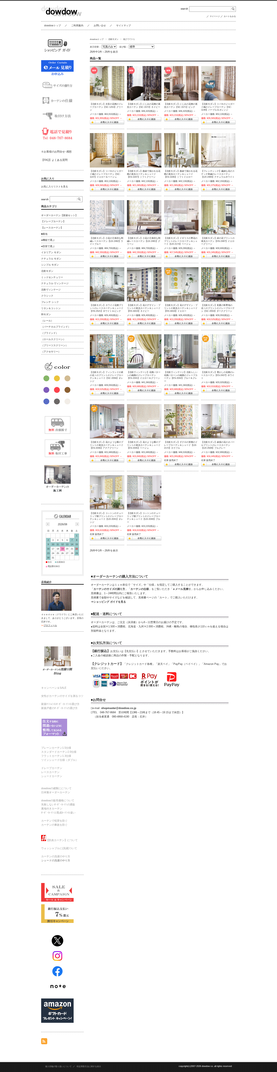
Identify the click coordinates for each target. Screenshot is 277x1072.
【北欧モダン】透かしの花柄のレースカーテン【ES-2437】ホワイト (218, 375)
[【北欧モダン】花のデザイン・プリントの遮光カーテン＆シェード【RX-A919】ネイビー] (144, 284)
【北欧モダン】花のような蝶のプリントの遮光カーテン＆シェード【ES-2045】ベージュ (143, 445)
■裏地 (44, 234)
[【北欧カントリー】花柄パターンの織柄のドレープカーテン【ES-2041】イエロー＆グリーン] (144, 351)
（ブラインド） (49, 333)
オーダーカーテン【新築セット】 (59, 215)
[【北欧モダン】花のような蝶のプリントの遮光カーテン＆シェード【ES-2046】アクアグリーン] (107, 421)
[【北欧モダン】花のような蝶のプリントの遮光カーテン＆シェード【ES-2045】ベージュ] (144, 421)
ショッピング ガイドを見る (109, 601)
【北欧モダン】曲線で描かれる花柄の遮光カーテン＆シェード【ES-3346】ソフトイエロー (181, 174)
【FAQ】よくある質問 (54, 159)
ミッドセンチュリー (52, 277)
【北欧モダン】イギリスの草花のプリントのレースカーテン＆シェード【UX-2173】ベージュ (181, 241)
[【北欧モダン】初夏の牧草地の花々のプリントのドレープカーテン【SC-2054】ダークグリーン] (218, 284)
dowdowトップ (52, 25)
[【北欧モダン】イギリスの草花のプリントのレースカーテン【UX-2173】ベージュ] (181, 217)
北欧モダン (113, 39)
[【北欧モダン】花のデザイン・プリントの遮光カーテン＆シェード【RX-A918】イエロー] (181, 284)
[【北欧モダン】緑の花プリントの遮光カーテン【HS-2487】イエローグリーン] (218, 217)
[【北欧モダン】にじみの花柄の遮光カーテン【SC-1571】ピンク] (181, 83)
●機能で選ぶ (48, 240)
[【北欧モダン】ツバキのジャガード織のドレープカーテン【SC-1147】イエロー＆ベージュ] (107, 150)
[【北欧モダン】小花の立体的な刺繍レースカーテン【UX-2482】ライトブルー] (107, 217)
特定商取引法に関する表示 (89, 1066)
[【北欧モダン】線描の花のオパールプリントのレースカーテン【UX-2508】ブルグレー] (218, 421)
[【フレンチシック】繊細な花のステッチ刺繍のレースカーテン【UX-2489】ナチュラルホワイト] (218, 150)
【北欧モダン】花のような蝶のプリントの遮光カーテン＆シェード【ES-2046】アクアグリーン (106, 445)
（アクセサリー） (51, 351)
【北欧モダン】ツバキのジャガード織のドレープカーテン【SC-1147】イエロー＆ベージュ (106, 174)
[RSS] (44, 1042)
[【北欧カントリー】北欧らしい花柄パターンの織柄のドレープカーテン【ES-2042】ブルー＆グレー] (181, 351)
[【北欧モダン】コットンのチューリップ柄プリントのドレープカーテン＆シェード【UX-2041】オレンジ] (107, 492)
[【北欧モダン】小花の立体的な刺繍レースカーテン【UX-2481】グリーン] (144, 217)
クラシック (47, 295)
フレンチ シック (50, 302)
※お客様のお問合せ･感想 (56, 151)
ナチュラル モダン (51, 258)
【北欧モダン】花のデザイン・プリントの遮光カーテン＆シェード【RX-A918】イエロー (181, 308)
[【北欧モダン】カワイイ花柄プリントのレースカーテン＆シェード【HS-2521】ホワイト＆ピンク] (107, 284)
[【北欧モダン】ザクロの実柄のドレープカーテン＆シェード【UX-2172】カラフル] (181, 421)
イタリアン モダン (51, 252)
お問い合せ (100, 25)
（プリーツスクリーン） (54, 345)
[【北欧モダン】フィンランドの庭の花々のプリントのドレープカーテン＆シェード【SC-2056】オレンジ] (107, 351)
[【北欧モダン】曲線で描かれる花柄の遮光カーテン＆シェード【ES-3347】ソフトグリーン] (144, 150)
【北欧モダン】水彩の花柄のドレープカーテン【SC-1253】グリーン (106, 107)
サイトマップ (123, 25)
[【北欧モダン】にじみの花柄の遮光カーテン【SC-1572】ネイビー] (144, 83)
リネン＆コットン (51, 308)
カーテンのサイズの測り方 (109, 588)
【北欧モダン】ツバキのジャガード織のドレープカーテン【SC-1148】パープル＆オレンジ (218, 107)
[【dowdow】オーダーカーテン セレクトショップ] (61, 18)
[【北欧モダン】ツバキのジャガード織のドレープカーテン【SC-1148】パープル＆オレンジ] (218, 83)
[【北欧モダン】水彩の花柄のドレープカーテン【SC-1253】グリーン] (107, 83)
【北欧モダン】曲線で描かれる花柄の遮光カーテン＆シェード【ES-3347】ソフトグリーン (143, 174)
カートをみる (230, 16)
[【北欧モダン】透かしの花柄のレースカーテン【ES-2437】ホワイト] (218, 351)
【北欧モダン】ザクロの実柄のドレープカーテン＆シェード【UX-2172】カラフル (181, 445)
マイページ (215, 16)
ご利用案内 (77, 25)
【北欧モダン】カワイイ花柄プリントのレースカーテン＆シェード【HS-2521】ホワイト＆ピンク (106, 308)
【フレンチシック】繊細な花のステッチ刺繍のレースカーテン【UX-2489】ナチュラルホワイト (218, 174)
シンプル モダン (50, 264)
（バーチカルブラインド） (55, 326)
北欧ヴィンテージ (51, 289)
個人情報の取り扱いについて (58, 1066)
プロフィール (50, 625)
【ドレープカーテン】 (53, 221)
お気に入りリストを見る (54, 186)
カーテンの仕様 (139, 588)
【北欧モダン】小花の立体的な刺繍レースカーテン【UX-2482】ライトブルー (106, 241)
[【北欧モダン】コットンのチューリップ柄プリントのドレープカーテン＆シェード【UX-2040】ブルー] (144, 492)
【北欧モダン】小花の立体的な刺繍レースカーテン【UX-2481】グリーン (143, 241)
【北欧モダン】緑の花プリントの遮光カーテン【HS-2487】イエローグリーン (218, 241)
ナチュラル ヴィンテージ (55, 283)
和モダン (46, 314)
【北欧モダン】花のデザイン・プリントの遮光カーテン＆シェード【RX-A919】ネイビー (143, 308)
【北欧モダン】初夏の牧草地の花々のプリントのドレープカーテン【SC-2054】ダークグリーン (218, 308)
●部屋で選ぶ (48, 246)
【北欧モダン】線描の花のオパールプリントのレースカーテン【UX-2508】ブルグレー (218, 445)
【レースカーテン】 (52, 227)
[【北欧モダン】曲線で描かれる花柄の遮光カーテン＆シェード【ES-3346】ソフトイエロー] (181, 150)
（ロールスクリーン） (53, 339)
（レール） (47, 320)
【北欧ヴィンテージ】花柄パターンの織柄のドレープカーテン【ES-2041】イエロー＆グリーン (143, 375)
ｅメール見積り (182, 588)
